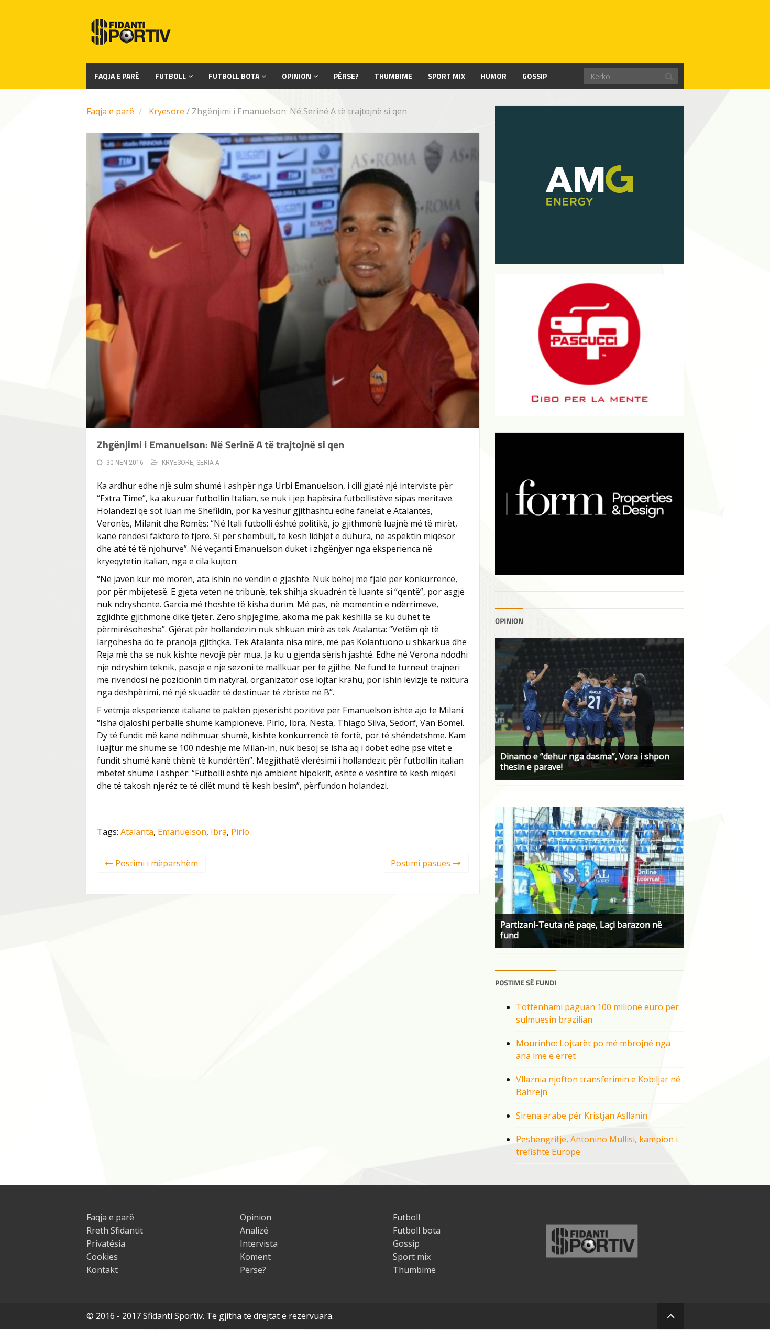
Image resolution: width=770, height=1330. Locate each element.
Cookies (102, 1256)
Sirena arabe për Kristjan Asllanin (581, 1115)
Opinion (296, 75)
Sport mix (446, 75)
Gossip (534, 75)
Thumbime (393, 75)
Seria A (207, 462)
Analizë (254, 1230)
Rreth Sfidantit (114, 1230)
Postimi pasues (422, 863)
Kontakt (102, 1269)
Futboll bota (233, 75)
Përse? (346, 75)
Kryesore (166, 111)
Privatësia (105, 1243)
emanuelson (182, 832)
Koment (255, 1256)
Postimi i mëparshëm (155, 863)
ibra (219, 832)
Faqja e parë (110, 111)
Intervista (259, 1243)
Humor (494, 75)
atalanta (136, 832)
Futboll (170, 75)
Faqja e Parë (116, 75)
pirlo (240, 832)
